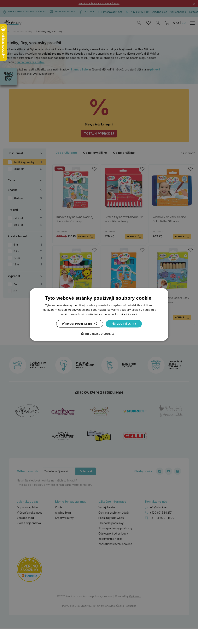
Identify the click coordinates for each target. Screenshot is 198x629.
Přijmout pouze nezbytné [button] (79, 323)
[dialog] (99, 314)
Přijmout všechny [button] (124, 323)
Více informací (129, 314)
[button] (99, 333)
